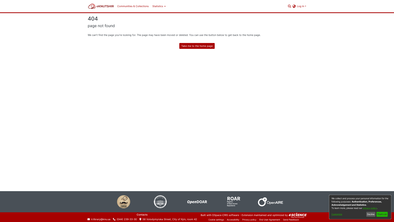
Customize (337, 214)
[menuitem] (159, 6)
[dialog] (360, 207)
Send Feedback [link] (291, 219)
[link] (298, 215)
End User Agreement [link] (269, 219)
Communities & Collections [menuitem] (133, 6)
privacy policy (370, 208)
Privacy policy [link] (249, 219)
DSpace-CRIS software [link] (225, 215)
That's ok (382, 214)
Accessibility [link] (233, 219)
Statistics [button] (157, 6)
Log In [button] (301, 6)
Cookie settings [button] (216, 219)
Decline (370, 214)
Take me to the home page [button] (197, 45)
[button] (101, 6)
